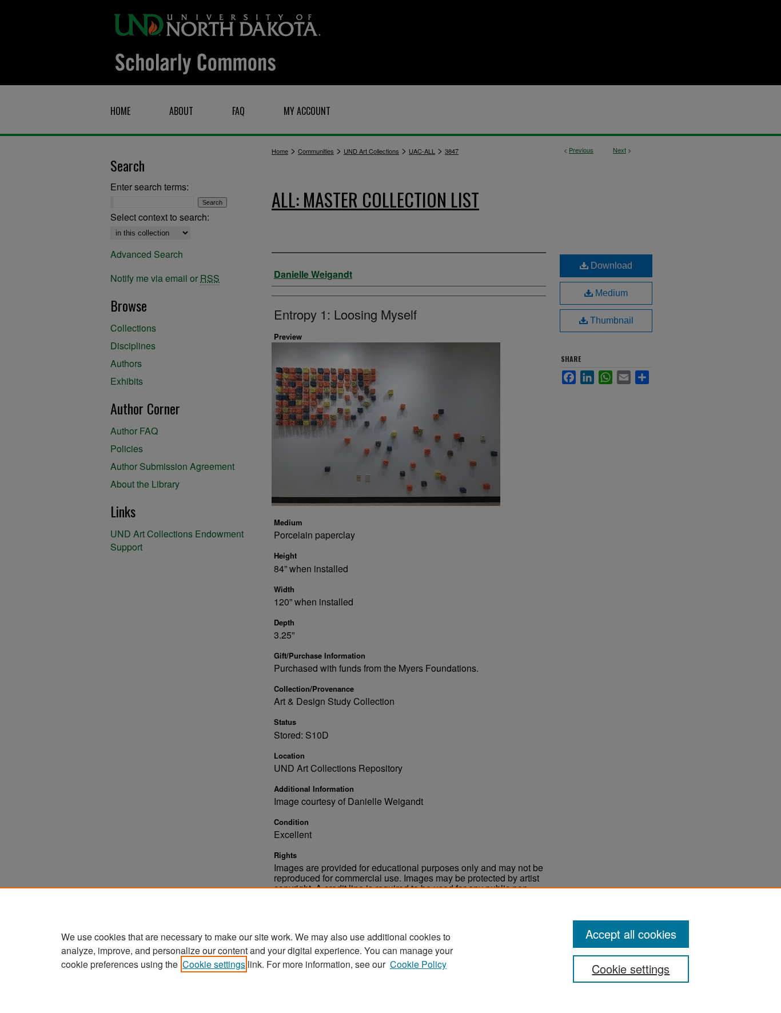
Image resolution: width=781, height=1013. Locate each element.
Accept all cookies (630, 934)
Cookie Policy (418, 964)
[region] (390, 950)
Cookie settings (213, 964)
